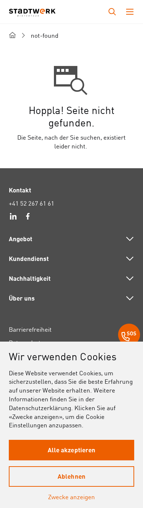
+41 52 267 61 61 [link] (31, 203)
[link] (13, 217)
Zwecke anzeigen (71, 497)
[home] (12, 35)
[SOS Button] (129, 336)
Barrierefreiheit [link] (30, 329)
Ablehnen (71, 476)
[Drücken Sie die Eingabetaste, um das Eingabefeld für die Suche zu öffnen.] (112, 11)
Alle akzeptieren (71, 450)
